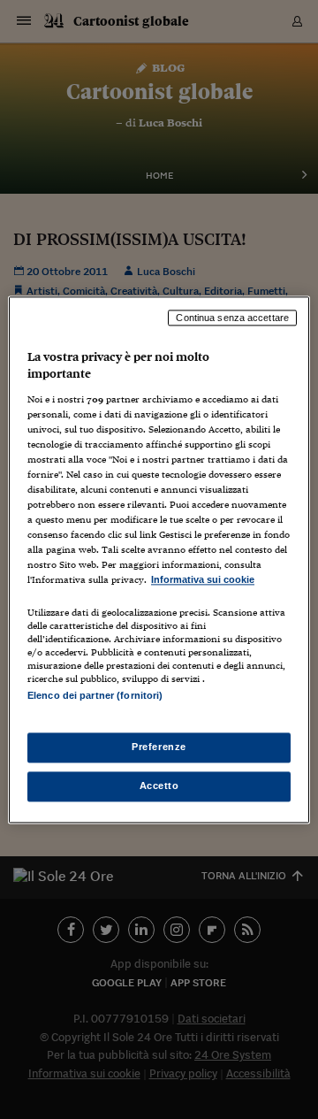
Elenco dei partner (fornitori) (95, 695)
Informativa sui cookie (202, 580)
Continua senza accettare (232, 317)
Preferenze (159, 746)
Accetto (159, 785)
